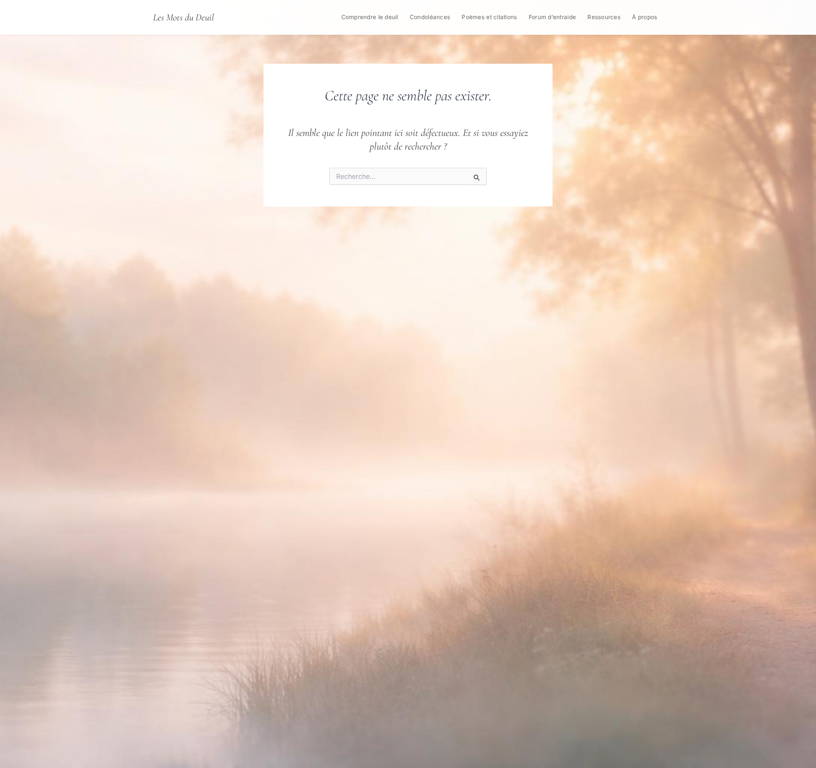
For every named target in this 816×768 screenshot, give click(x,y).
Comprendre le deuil (369, 17)
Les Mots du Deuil (183, 17)
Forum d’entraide (552, 17)
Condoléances (430, 17)
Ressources (603, 17)
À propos (644, 17)
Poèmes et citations (489, 17)
